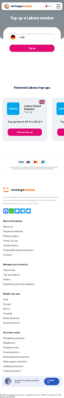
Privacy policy (10, 236)
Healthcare (9, 342)
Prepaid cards (10, 347)
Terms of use (10, 240)
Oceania (7, 313)
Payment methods (13, 231)
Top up (32, 48)
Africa (6, 308)
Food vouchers (11, 352)
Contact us (50, 381)
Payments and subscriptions (18, 284)
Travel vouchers (12, 371)
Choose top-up (25, 132)
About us (8, 226)
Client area (9, 270)
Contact (7, 254)
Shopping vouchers (14, 338)
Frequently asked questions (18, 250)
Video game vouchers (15, 361)
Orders (7, 279)
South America (11, 322)
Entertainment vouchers (16, 357)
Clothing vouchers (13, 366)
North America (11, 318)
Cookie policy (10, 245)
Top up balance (11, 274)
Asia (5, 299)
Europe (7, 304)
